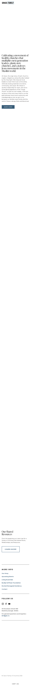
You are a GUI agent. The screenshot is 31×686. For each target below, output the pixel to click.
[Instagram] (3, 604)
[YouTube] (9, 604)
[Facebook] (6, 604)
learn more (11, 549)
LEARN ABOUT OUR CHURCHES (15, 477)
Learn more (8, 107)
